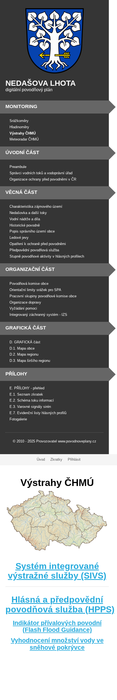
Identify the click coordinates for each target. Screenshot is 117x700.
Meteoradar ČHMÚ (24, 139)
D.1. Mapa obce (22, 348)
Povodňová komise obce (29, 284)
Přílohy (16, 374)
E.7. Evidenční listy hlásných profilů (38, 413)
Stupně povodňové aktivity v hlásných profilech (47, 256)
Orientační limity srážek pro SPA (35, 290)
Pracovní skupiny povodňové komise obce (43, 296)
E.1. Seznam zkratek (26, 394)
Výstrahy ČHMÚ (23, 133)
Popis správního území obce (32, 231)
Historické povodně (25, 225)
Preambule (18, 167)
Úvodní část (22, 152)
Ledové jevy (19, 238)
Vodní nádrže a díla (25, 219)
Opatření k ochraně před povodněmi (38, 244)
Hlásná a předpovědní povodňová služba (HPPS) (60, 604)
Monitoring (21, 106)
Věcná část (21, 192)
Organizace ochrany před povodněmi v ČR (43, 179)
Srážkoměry (19, 121)
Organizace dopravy (25, 302)
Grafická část (25, 328)
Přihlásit (74, 459)
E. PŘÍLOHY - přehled (27, 388)
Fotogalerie (18, 419)
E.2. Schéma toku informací (32, 400)
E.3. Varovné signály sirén (30, 407)
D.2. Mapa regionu (24, 354)
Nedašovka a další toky (28, 213)
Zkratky (56, 459)
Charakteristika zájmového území (36, 206)
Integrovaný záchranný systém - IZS (38, 315)
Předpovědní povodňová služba (34, 250)
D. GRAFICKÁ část (25, 342)
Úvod (41, 459)
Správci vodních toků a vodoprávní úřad (41, 173)
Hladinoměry (19, 127)
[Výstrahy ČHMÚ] (57, 550)
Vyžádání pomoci (23, 308)
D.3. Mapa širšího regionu (30, 361)
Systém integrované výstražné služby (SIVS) (57, 570)
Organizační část (30, 269)
